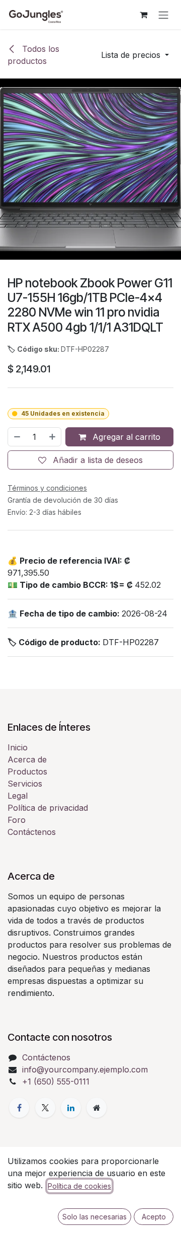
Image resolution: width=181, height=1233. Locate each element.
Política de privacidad (48, 808)
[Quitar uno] (16, 437)
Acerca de (27, 759)
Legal (18, 796)
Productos (27, 771)
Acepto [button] (154, 1216)
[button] (135, 54)
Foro (17, 820)
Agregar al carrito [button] (125, 437)
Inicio (18, 747)
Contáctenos (32, 832)
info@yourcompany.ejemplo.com (85, 1069)
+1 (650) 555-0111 (55, 1081)
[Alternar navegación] (163, 14)
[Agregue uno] (52, 437)
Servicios (25, 784)
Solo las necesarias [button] (94, 1216)
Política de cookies (79, 1186)
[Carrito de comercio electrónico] (143, 15)
